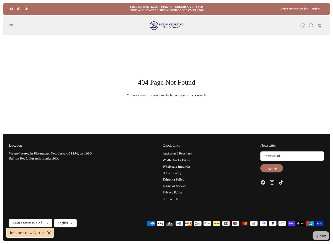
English (315, 9)
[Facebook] (11, 9)
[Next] (229, 9)
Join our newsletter (27, 232)
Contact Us (170, 199)
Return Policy (172, 173)
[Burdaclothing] (166, 25)
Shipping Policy (173, 179)
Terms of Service (174, 186)
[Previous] (104, 9)
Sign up (272, 168)
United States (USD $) (293, 9)
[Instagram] (19, 9)
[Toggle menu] (13, 25)
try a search (197, 95)
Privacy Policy (172, 192)
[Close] (48, 232)
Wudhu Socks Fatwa (176, 160)
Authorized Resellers (177, 153)
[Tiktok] (26, 9)
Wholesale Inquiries (177, 166)
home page (177, 95)
